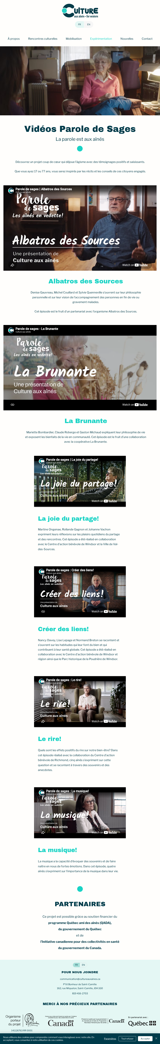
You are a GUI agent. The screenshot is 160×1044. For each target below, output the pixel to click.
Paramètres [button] (110, 1038)
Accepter (145, 1038)
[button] (13, 38)
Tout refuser (127, 1038)
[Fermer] (156, 1038)
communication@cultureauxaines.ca (80, 979)
